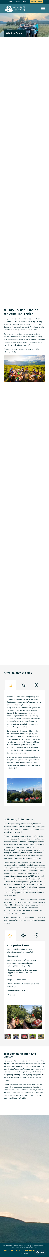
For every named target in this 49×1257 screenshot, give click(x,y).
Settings (24, 1253)
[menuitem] (10, 1)
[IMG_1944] (41, 1036)
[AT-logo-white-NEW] (20, 8)
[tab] (10, 685)
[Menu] (42, 8)
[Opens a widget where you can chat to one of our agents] (40, 1253)
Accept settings (12, 1250)
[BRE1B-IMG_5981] (33, 1036)
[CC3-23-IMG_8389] (16, 1036)
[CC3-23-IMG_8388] (24, 1036)
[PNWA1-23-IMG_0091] (8, 1036)
